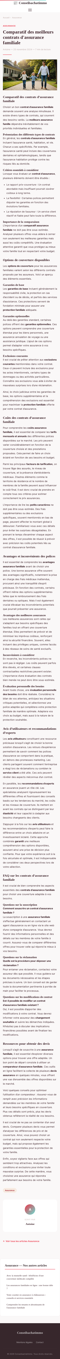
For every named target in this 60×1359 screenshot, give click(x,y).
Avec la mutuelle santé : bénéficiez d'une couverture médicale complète (25, 1277)
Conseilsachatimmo (30, 3)
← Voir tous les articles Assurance (21, 1241)
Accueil (6, 17)
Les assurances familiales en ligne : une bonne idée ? (30, 1287)
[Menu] (30, 10)
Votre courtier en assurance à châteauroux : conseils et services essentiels (26, 1296)
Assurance (17, 17)
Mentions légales (24, 1342)
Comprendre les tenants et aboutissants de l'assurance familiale (26, 1306)
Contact (40, 1342)
